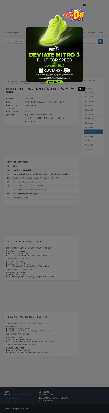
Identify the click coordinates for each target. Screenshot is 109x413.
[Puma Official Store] (54, 45)
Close (81, 89)
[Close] (84, 5)
